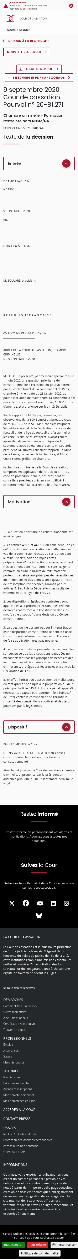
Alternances (11, 1051)
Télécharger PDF (39, 69)
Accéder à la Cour (19, 1109)
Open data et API (14, 1152)
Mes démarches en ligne (19, 1101)
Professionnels (17, 1038)
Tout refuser (37, 1245)
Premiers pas (11, 1077)
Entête (14, 163)
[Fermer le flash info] (71, 5)
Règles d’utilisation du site (20, 1134)
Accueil (11, 30)
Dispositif (17, 727)
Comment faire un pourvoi (20, 1006)
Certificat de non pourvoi (19, 1024)
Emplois (8, 1045)
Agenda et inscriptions (17, 1089)
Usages (9, 1128)
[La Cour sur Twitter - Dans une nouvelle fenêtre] (12, 903)
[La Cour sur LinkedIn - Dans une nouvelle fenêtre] (53, 903)
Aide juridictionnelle (16, 1018)
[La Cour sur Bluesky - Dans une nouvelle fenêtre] (39, 916)
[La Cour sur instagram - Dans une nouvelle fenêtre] (66, 903)
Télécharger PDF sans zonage (38, 78)
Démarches (13, 999)
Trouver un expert (14, 1030)
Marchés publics (14, 1062)
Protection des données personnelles (27, 1140)
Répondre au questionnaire (23, 8)
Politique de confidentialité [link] (39, 1253)
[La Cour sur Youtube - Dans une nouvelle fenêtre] (40, 903)
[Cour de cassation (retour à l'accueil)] (40, 18)
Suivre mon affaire (15, 1012)
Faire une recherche (16, 1083)
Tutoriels (11, 1071)
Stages (7, 1056)
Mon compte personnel (18, 1095)
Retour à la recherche (28, 40)
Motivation (19, 502)
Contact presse (17, 1118)
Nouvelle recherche (24, 52)
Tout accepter (13, 1245)
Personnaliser (66, 1245)
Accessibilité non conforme (20, 1146)
